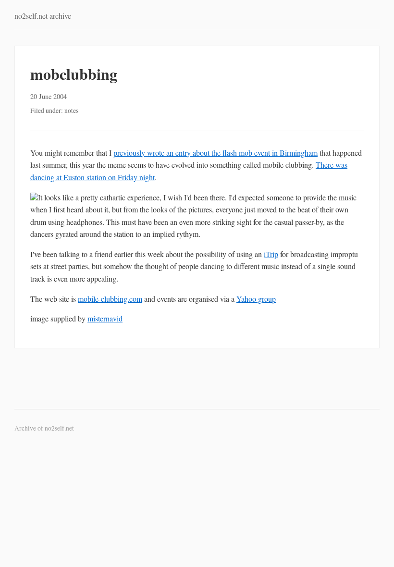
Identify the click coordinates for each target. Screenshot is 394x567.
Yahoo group (256, 299)
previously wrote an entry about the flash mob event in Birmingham (215, 153)
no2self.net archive (42, 16)
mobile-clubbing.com (110, 299)
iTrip (271, 254)
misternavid (105, 318)
